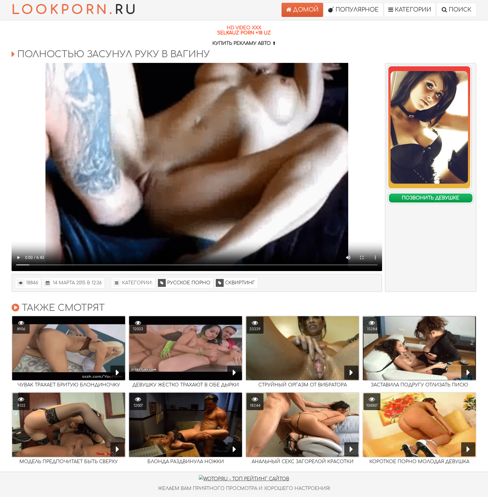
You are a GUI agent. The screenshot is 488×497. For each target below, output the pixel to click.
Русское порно (188, 282)
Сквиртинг (240, 282)
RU (75, 10)
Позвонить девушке (430, 198)
